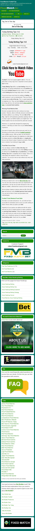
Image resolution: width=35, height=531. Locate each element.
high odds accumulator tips (20, 222)
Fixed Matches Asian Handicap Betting (12, 298)
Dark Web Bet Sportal (8, 457)
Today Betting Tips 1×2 (11, 32)
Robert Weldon (7, 34)
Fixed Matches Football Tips (8, 1)
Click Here (5, 319)
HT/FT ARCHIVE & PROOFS (14, 10)
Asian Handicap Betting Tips (9, 287)
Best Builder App (6, 494)
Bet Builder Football (7, 497)
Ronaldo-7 (5, 471)
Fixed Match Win (6, 469)
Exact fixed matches (8, 463)
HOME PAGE (4, 10)
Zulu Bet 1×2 (5, 453)
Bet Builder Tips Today (8, 505)
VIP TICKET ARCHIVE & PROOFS (7, 13)
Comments (20, 36)
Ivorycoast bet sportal (8, 467)
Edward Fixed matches (8, 441)
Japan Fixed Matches (8, 455)
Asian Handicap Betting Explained (11, 289)
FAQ (18, 13)
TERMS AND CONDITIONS (6, 16)
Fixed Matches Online (8, 443)
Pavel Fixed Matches (8, 473)
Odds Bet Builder (6, 510)
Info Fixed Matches (7, 271)
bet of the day (8, 222)
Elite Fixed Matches (7, 447)
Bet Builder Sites (6, 502)
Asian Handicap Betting (8, 284)
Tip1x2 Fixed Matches (8, 437)
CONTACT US (16, 16)
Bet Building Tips (6, 508)
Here (3, 372)
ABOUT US (26, 13)
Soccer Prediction (7, 449)
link (23, 374)
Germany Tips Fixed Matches (10, 435)
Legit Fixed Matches (7, 451)
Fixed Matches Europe (8, 461)
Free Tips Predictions (9, 36)
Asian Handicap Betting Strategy (10, 292)
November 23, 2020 (18, 34)
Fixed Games (6, 431)
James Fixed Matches (8, 403)
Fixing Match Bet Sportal (9, 475)
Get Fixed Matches (7, 269)
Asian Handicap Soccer (8, 295)
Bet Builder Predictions (8, 499)
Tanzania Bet (5, 459)
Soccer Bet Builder (7, 513)
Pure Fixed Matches (7, 445)
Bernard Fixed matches (8, 439)
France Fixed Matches (8, 465)
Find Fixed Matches (7, 433)
